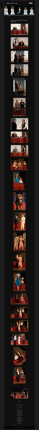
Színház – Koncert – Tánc (12, 3)
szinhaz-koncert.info (21, 427)
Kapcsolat (9, 15)
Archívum (11, 15)
